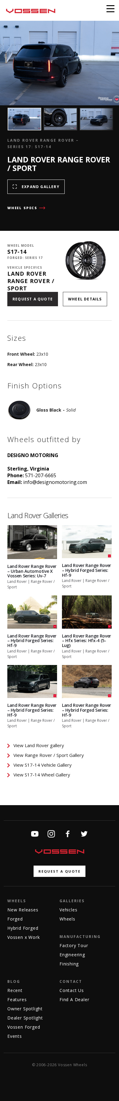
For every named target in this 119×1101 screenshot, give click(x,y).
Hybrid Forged (22, 928)
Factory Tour (74, 945)
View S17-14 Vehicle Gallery (42, 765)
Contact (71, 981)
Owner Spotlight (25, 1009)
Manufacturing (80, 936)
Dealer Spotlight (25, 1018)
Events (14, 1036)
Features (17, 999)
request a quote (59, 871)
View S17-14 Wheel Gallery (41, 775)
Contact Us (72, 990)
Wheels (16, 900)
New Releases (22, 910)
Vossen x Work (23, 937)
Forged (15, 919)
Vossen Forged (23, 1027)
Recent (15, 990)
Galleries (72, 900)
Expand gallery (41, 186)
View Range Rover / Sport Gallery (48, 755)
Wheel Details (85, 299)
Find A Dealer (74, 999)
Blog (13, 981)
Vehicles (68, 910)
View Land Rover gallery (38, 745)
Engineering (72, 954)
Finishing (69, 964)
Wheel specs (22, 207)
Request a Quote (33, 299)
